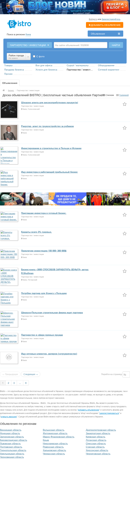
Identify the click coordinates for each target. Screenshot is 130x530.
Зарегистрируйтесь (111, 19)
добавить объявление (88, 409)
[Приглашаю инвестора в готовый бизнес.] (9, 216)
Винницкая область (10, 429)
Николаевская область (55, 443)
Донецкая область (10, 433)
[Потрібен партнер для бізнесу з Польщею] (9, 298)
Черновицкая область (12, 457)
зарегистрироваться (109, 413)
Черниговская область (98, 453)
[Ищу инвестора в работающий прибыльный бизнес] (9, 178)
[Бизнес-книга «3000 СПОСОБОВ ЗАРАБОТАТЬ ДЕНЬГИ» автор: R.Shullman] (9, 277)
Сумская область (95, 446)
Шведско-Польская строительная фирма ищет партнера (52, 312)
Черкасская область (54, 453)
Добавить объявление (106, 25)
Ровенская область (53, 446)
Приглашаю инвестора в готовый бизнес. (43, 213)
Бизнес (11, 90)
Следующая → (31, 374)
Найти (116, 45)
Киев (28, 34)
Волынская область (53, 429)
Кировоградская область (13, 440)
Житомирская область (55, 433)
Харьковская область (54, 450)
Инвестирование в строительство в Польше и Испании (51, 148)
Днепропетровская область (101, 429)
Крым (46, 440)
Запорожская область (12, 436)
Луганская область (96, 440)
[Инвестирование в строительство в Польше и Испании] (9, 155)
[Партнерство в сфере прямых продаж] (9, 338)
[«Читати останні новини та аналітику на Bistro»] (65, 6)
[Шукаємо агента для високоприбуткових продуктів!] (9, 110)
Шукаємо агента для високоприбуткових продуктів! (49, 102)
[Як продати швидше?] (65, 198)
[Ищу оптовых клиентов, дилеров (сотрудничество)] (9, 358)
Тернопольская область (13, 450)
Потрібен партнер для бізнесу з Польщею (44, 293)
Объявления (98, 33)
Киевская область (95, 436)
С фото (40, 56)
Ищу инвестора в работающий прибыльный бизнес (49, 171)
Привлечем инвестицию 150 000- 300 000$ (43, 250)
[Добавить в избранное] (125, 104)
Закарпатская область (98, 433)
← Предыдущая (10, 374)
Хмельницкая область (12, 453)
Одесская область (96, 443)
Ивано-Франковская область (58, 436)
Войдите (93, 19)
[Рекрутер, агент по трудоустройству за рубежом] (9, 132)
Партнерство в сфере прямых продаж (42, 334)
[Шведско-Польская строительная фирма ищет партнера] (9, 319)
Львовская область (10, 443)
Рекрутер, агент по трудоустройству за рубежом (47, 126)
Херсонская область (97, 450)
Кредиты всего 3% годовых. (36, 231)
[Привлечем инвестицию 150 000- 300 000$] (9, 254)
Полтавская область (11, 446)
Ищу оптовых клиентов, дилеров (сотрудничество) (49, 353)
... (20, 382)
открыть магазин (9, 416)
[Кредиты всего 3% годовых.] (9, 235)
